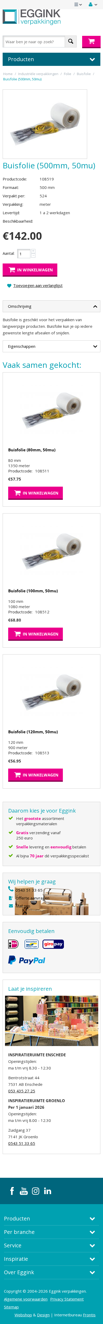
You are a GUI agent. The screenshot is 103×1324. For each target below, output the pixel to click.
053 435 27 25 (21, 1090)
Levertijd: (11, 212)
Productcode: (15, 179)
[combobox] (40, 41)
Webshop (23, 1314)
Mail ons (23, 905)
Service (12, 1245)
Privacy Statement (67, 1299)
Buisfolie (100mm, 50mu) (33, 590)
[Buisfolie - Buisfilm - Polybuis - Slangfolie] (45, 124)
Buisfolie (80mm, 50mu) (31, 449)
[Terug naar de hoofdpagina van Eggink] (31, 17)
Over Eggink (19, 1272)
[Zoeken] (71, 41)
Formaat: (11, 187)
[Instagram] (36, 1191)
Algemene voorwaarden (26, 1299)
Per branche (19, 1231)
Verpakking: (13, 204)
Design (43, 1314)
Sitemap (11, 1307)
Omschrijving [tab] (19, 306)
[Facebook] (12, 1191)
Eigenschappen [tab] (21, 346)
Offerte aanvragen (32, 898)
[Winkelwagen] (91, 42)
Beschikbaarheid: (18, 221)
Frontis (89, 1314)
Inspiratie (16, 1258)
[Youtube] (24, 1191)
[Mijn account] (93, 4)
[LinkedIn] (48, 1191)
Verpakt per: (14, 195)
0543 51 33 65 (29, 890)
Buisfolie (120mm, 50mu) (33, 731)
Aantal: (9, 253)
